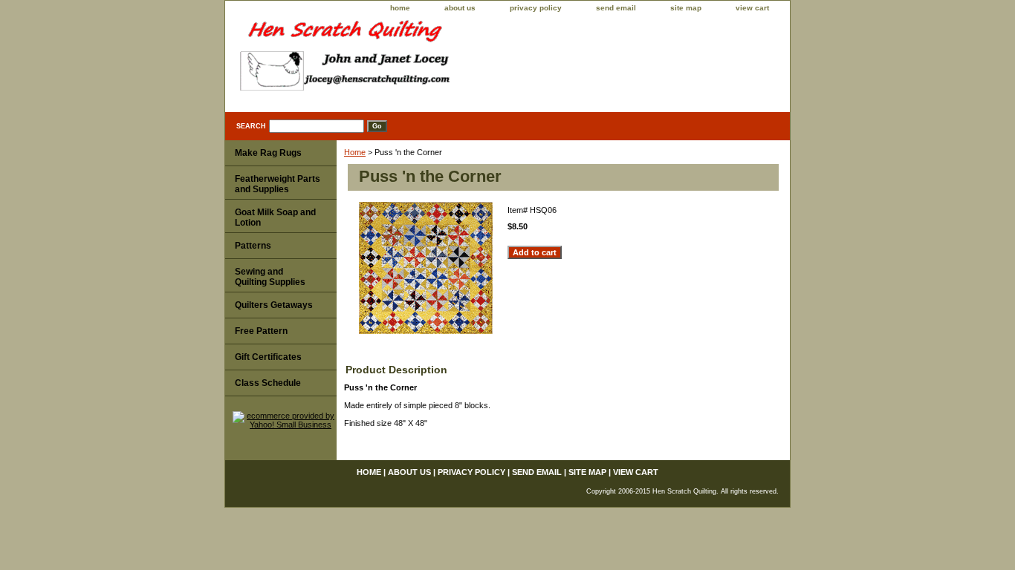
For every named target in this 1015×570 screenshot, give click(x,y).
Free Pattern (261, 331)
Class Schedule (268, 383)
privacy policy (536, 8)
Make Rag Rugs (268, 153)
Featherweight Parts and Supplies (277, 184)
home (400, 8)
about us (460, 8)
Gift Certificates (268, 357)
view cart (752, 8)
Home (355, 152)
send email (616, 8)
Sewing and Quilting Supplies (270, 276)
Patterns (253, 245)
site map (685, 8)
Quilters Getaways (274, 305)
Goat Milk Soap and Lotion (275, 217)
